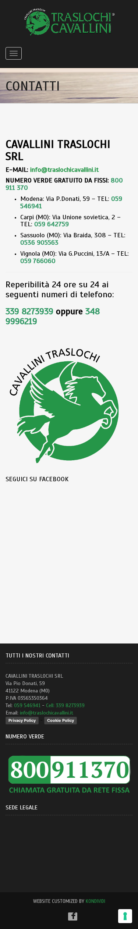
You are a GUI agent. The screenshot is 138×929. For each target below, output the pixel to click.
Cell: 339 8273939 (65, 705)
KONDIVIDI (95, 901)
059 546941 (27, 705)
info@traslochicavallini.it (46, 713)
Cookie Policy (60, 720)
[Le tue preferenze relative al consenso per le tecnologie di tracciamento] (125, 916)
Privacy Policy (22, 720)
